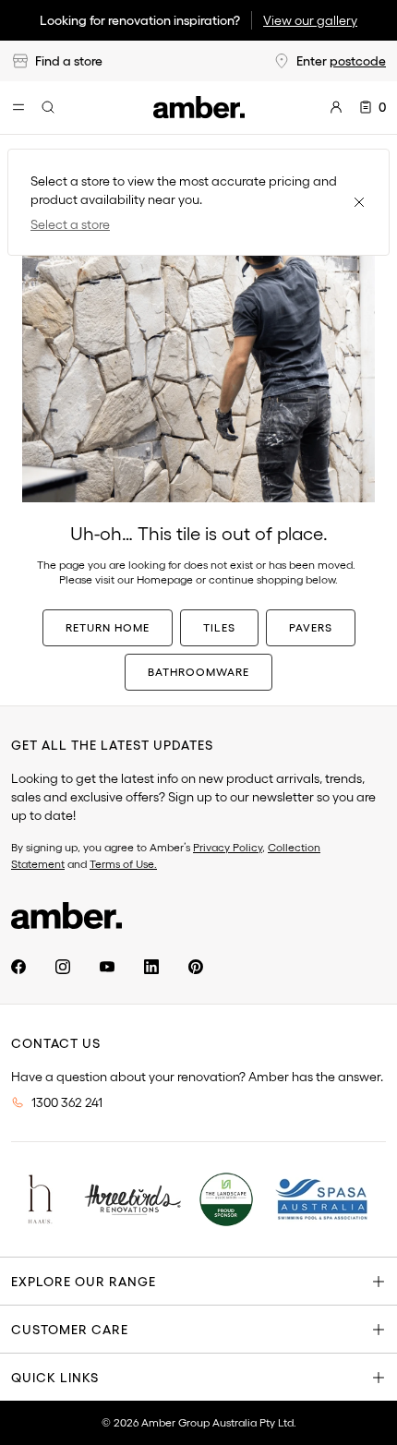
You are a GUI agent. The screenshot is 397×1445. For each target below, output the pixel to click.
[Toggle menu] (18, 107)
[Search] (48, 107)
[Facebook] (18, 966)
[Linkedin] (151, 966)
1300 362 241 (66, 1102)
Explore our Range (83, 1281)
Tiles (219, 627)
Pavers (310, 627)
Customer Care (69, 1329)
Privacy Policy (227, 847)
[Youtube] (107, 966)
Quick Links (55, 1377)
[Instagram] (62, 966)
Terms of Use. (123, 864)
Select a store (70, 224)
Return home (108, 627)
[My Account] (336, 107)
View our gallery (310, 20)
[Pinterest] (195, 966)
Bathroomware (198, 672)
